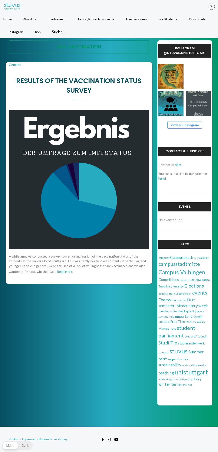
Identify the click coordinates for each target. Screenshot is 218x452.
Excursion (178, 300)
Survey (183, 359)
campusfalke (201, 257)
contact (184, 280)
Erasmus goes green (180, 293)
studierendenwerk (191, 343)
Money (163, 328)
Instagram (16, 32)
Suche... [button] (58, 31)
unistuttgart (191, 372)
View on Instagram (185, 125)
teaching (166, 373)
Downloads (197, 19)
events (199, 293)
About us (29, 19)
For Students (168, 19)
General (15, 65)
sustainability (169, 364)
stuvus (178, 351)
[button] (17, 445)
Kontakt (14, 439)
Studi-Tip (168, 343)
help (171, 316)
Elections (194, 286)
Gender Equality (184, 311)
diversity (177, 286)
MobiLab (191, 321)
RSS (38, 32)
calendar (163, 257)
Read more (65, 271)
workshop (186, 384)
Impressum (29, 439)
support (172, 359)
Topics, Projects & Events (96, 19)
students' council (196, 336)
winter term (169, 384)
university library (190, 379)
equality (163, 293)
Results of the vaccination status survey (78, 85)
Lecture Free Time (171, 321)
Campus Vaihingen (181, 272)
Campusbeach (181, 257)
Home (7, 19)
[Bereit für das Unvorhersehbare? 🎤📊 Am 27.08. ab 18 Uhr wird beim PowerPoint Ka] (198, 76)
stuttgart (163, 352)
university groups (168, 379)
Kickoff (197, 316)
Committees (168, 280)
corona (194, 279)
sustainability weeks (194, 365)
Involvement (56, 19)
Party (173, 328)
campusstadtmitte (179, 264)
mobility (200, 321)
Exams (164, 299)
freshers (165, 311)
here (178, 165)
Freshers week (136, 19)
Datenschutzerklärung (53, 439)
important (183, 316)
